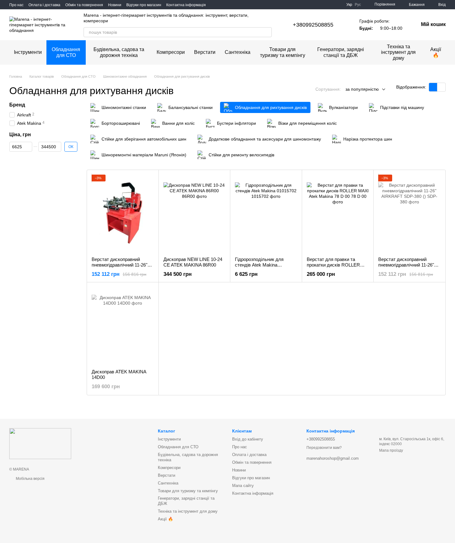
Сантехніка (237, 52)
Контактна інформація (186, 5)
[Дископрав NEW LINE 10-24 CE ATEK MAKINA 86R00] (194, 213)
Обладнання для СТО (66, 52)
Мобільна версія (30, 478)
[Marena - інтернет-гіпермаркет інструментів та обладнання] (40, 443)
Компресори (171, 52)
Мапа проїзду (391, 450)
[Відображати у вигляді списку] (441, 87)
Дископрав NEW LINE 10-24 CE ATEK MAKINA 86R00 (192, 262)
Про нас (16, 5)
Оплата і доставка (44, 5)
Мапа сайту (243, 485)
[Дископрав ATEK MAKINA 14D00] (123, 325)
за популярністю (362, 89)
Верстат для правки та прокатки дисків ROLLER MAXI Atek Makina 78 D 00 (334, 265)
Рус (358, 5)
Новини (114, 5)
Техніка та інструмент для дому (398, 52)
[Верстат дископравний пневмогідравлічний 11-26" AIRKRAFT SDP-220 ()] (123, 213)
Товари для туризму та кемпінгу (282, 52)
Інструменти (28, 52)
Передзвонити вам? (324, 447)
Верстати (204, 52)
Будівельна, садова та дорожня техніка (118, 52)
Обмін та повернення (84, 5)
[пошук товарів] (267, 32)
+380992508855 (313, 25)
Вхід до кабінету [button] (247, 439)
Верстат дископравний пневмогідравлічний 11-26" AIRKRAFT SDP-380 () (406, 265)
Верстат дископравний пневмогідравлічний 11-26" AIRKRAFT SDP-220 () (119, 265)
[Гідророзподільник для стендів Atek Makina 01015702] (266, 213)
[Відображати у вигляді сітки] (433, 87)
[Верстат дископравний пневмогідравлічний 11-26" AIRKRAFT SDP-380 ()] (409, 213)
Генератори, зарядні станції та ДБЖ (340, 52)
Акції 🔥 (435, 52)
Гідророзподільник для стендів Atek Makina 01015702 (259, 265)
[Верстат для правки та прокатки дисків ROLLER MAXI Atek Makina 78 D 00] (338, 213)
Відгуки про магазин (143, 5)
